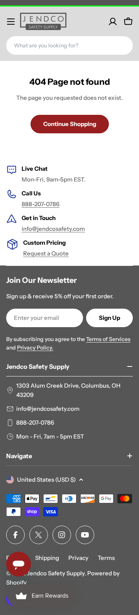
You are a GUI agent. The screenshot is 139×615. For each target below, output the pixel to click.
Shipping (47, 557)
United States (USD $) (46, 479)
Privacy (78, 557)
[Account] (112, 21)
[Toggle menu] (10, 21)
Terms (106, 557)
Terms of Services (108, 339)
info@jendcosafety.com (53, 228)
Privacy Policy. (35, 347)
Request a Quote (46, 253)
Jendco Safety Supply (56, 573)
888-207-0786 (40, 204)
